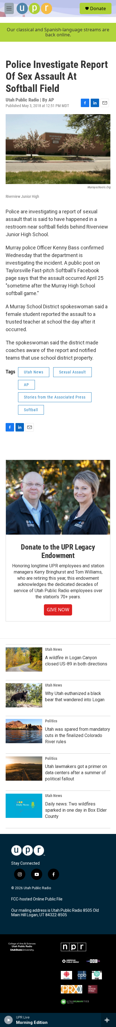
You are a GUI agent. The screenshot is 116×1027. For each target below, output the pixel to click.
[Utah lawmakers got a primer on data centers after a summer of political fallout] (24, 768)
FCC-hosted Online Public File (37, 899)
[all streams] (108, 1020)
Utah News (33, 372)
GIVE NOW (58, 610)
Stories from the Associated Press (55, 397)
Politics (51, 721)
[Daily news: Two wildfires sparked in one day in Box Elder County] (24, 806)
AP (26, 384)
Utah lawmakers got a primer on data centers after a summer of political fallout (76, 773)
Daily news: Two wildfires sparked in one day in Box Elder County (76, 810)
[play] (8, 1020)
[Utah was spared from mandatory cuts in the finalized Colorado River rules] (24, 731)
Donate (98, 8)
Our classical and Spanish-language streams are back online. (58, 32)
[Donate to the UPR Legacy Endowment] (58, 497)
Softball (31, 410)
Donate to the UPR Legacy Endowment (58, 551)
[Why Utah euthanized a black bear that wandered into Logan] (24, 695)
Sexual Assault (72, 372)
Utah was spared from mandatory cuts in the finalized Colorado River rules (77, 735)
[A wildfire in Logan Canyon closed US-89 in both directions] (24, 659)
